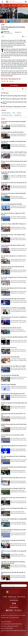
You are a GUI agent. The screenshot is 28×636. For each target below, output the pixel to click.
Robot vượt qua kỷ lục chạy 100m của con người (13, 366)
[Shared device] (22, 36)
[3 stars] (7, 81)
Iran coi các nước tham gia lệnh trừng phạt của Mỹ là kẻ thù (14, 337)
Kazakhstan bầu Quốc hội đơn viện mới (11, 327)
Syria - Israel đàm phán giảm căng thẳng (11, 204)
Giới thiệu (5, 596)
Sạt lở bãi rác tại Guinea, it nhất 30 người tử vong (13, 152)
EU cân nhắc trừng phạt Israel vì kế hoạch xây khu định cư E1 (14, 278)
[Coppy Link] (25, 36)
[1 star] (2, 81)
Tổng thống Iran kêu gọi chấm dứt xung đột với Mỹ (13, 573)
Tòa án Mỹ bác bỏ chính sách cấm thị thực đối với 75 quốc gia (13, 183)
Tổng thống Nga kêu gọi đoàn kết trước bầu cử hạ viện (13, 446)
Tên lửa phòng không (6, 112)
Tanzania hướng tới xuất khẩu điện (10, 375)
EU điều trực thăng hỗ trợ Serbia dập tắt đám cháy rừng (14, 403)
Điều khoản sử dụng (12, 596)
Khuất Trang (6, 31)
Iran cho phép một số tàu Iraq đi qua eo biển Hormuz (12, 435)
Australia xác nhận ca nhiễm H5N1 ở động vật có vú (13, 224)
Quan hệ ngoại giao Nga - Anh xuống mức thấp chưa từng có (13, 235)
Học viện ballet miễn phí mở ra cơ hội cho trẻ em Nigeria (13, 256)
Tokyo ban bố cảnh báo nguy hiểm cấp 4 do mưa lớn (13, 478)
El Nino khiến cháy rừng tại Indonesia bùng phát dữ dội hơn (13, 122)
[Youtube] (15, 604)
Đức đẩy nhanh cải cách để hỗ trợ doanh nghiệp (13, 307)
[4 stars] (10, 81)
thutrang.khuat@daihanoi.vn (8, 33)
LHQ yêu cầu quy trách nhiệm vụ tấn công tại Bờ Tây (13, 551)
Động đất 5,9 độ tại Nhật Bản (8, 384)
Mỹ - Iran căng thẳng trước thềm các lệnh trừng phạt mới (13, 457)
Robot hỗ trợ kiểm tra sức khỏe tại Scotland (12, 132)
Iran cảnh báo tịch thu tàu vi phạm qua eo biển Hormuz (13, 214)
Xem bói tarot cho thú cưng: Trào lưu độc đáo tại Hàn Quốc (13, 498)
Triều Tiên (19, 112)
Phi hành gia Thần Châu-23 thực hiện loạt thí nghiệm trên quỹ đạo (12, 267)
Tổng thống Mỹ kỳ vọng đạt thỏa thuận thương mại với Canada (13, 541)
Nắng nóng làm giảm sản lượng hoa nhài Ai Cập (13, 488)
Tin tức (3, 24)
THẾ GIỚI (24, 5)
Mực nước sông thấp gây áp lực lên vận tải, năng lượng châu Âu (13, 288)
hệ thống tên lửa (17, 115)
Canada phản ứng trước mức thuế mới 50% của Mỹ (13, 414)
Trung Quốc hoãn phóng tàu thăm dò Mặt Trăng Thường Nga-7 (13, 172)
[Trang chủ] (9, 5)
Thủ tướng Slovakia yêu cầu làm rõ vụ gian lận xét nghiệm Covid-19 (14, 317)
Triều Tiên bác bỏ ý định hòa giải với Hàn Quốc (14, 98)
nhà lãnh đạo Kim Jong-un (7, 115)
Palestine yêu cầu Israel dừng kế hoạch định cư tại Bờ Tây (13, 509)
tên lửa (11, 54)
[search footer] (2, 585)
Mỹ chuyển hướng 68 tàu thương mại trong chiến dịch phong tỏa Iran (13, 530)
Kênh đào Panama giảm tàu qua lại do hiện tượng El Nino (13, 425)
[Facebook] (13, 604)
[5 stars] (13, 81)
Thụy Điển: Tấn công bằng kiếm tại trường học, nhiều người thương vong (13, 562)
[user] (25, 2)
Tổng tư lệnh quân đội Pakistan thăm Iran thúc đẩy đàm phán (13, 246)
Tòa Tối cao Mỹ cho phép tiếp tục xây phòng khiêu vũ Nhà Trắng (14, 519)
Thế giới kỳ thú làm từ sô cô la (8, 347)
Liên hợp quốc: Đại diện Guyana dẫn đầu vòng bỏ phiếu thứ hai (13, 467)
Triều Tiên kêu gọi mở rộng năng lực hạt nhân (14, 106)
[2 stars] (5, 81)
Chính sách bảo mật (21, 596)
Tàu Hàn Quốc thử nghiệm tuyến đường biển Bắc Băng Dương (13, 142)
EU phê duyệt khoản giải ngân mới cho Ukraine (13, 298)
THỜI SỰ (14, 5)
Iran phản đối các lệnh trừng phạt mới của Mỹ (13, 393)
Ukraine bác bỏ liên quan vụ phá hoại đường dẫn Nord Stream (13, 194)
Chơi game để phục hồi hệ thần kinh (10, 356)
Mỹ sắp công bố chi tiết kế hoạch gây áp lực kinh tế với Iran (14, 162)
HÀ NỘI (18, 5)
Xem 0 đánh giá (14, 85)
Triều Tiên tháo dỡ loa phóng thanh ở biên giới (14, 95)
